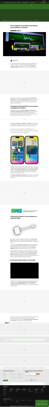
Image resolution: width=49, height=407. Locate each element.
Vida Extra (11, 391)
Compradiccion (36, 392)
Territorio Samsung (20, 374)
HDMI (31, 322)
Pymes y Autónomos (42, 391)
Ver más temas (5, 380)
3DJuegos (11, 390)
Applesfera (4, 392)
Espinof (17, 391)
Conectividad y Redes (20, 377)
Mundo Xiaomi (5, 395)
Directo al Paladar (24, 390)
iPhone (25, 322)
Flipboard (41, 2)
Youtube (44, 2)
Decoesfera (36, 391)
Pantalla (22, 322)
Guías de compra (13, 374)
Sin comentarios (14, 30)
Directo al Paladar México (24, 400)
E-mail (20, 30)
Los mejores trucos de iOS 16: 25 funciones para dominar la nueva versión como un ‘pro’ (30, 211)
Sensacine (17, 390)
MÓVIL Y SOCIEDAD (13, 2)
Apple (11, 373)
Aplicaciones (5, 374)
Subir (43, 386)
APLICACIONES (19, 2)
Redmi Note (30, 20)
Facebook (5, 322)
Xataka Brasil (4, 401)
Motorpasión (29, 390)
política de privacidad (35, 375)
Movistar (4, 373)
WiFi (24, 20)
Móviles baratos (19, 20)
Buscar (44, 383)
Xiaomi (19, 373)
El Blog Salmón (42, 390)
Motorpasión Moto (30, 391)
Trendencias (36, 390)
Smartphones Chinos (13, 377)
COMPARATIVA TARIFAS (25, 2)
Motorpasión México (29, 400)
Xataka (4, 390)
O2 (22, 20)
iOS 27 (12, 20)
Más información (30, 406)
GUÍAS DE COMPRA (32, 2)
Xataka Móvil (4, 391)
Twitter (45, 2)
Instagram (42, 2)
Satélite (15, 20)
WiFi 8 (10, 20)
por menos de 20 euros (31, 248)
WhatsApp (27, 20)
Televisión (37, 20)
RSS (34, 380)
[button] (16, 60)
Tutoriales (14, 322)
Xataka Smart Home (5, 394)
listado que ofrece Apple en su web (29, 125)
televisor (18, 322)
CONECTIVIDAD (7, 2)
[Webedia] (44, 0)
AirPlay (28, 322)
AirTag (34, 20)
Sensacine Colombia (17, 401)
